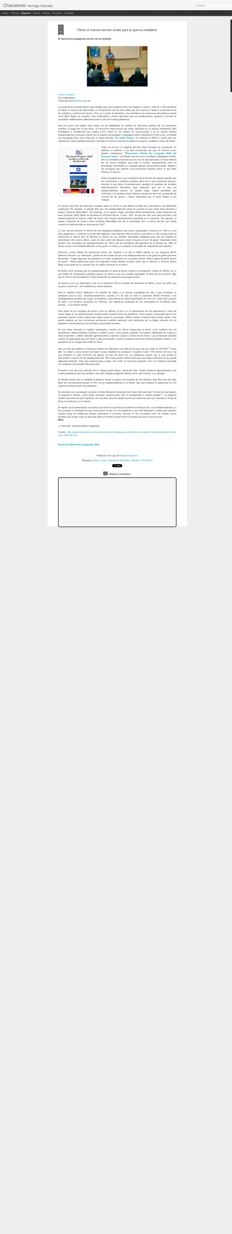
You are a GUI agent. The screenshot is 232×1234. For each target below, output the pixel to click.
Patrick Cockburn (66, 94)
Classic (5, 13)
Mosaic (36, 13)
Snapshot (57, 13)
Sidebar (46, 13)
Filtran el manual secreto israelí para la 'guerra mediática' (117, 29)
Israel (104, 460)
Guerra (96, 460)
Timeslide (69, 13)
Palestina (135, 460)
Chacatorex (132, 455)
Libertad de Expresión (119, 460)
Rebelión (78, 100)
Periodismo (147, 460)
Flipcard (15, 13)
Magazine (26, 13)
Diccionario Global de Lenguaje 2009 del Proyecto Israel (138, 155)
